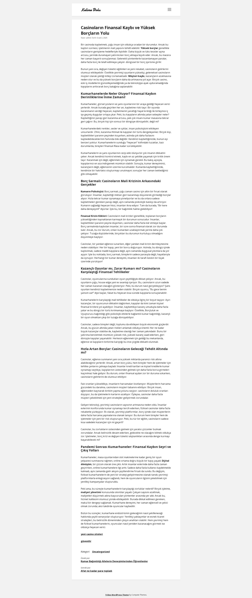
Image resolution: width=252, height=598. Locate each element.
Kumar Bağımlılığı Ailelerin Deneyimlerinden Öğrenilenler (114, 561)
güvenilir (86, 541)
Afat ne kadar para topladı (96, 571)
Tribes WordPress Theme (117, 595)
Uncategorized (101, 551)
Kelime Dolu (90, 10)
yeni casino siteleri (92, 534)
